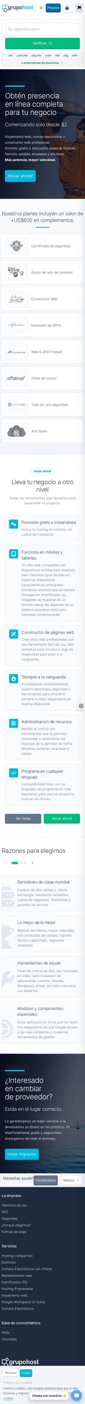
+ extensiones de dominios (40, 62)
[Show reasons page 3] (25, 863)
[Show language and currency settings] (81, 706)
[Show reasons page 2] (21, 863)
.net (57, 55)
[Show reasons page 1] (15, 863)
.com (48, 55)
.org (65, 55)
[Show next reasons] (32, 863)
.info (74, 55)
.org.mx (36, 55)
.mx (10, 55)
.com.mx (22, 55)
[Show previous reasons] (5, 863)
